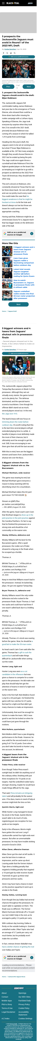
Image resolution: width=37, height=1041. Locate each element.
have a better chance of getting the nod (18, 947)
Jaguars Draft (12, 311)
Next (29, 87)
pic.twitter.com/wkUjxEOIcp (13, 504)
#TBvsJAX (24, 563)
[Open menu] (3, 3)
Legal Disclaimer (8, 1012)
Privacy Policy (24, 1004)
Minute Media (13, 1024)
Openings (22, 993)
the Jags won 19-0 (9, 414)
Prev (8, 87)
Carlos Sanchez (10, 49)
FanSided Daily (24, 1001)
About (4, 993)
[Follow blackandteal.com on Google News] (31, 233)
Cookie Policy (23, 1008)
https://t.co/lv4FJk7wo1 (17, 566)
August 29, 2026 (19, 507)
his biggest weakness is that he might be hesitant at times (17, 199)
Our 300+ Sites (24, 997)
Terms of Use (7, 1008)
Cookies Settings (25, 1018)
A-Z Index (5, 1018)
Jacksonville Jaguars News (16, 976)
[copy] (14, 53)
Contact (5, 997)
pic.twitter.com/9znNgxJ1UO (14, 570)
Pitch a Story (7, 1004)
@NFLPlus (15, 501)
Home (4, 311)
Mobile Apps (7, 1001)
